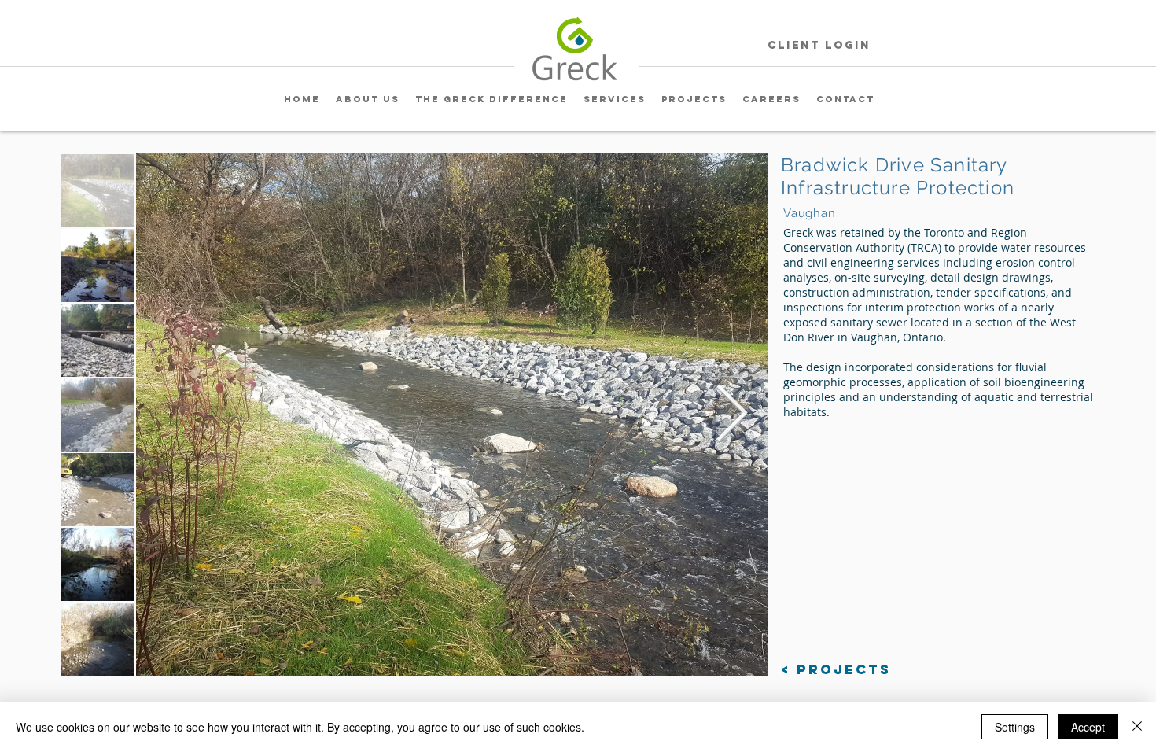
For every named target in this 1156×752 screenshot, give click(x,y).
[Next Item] (731, 414)
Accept (1088, 727)
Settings (1015, 727)
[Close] (1137, 726)
